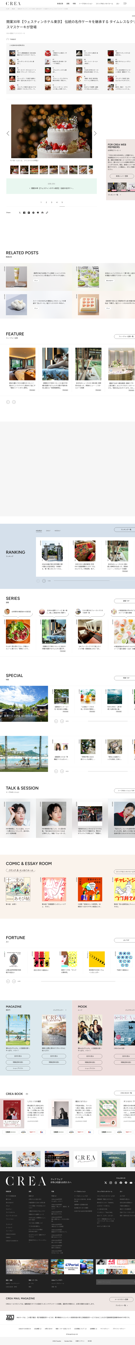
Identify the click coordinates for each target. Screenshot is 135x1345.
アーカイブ (9, 1227)
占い (117, 4)
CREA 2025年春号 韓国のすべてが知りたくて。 (59, 1231)
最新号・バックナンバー (13, 1283)
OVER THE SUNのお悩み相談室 (83, 1211)
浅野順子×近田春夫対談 (81, 1204)
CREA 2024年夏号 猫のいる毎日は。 (56, 1247)
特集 (74, 4)
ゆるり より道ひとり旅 (103, 1226)
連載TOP (31, 1196)
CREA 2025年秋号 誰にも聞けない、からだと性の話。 (60, 1219)
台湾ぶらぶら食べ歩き (35, 1199)
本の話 (90, 1341)
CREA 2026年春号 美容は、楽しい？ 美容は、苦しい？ (60, 1206)
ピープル (31, 1283)
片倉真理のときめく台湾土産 (37, 1202)
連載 (67, 4)
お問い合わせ (48, 1329)
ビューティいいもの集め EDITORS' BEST (36, 1230)
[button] (8, 133)
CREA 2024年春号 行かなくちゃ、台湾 (57, 1252)
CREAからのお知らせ (12, 1241)
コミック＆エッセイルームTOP (106, 1196)
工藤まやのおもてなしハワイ (37, 1211)
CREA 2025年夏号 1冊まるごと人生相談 (57, 1225)
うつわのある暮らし (34, 1226)
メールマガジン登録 (121, 1299)
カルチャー (9, 1209)
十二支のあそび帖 (102, 1209)
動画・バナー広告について (63, 1329)
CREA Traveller (57, 1341)
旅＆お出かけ (10, 1202)
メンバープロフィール (57, 1283)
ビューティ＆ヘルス (11, 1215)
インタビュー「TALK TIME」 (105, 1212)
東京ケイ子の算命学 (125, 1209)
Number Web (68, 1341)
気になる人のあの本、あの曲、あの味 (83, 1200)
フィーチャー (10, 1231)
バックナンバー (58, 1010)
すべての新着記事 (11, 1196)
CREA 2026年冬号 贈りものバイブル (56, 1213)
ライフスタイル (10, 1212)
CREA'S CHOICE (11, 1234)
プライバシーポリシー (119, 1329)
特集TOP (53, 1196)
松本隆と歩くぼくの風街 (81, 1208)
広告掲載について (79, 1329)
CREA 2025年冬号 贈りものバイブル (56, 1236)
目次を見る (18, 1056)
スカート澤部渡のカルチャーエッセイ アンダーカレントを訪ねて (106, 1221)
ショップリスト (18, 1068)
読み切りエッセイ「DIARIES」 (105, 1202)
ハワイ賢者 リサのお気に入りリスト (37, 1207)
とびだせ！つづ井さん (103, 1206)
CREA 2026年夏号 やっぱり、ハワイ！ (57, 1200)
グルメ (8, 1206)
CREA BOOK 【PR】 (12, 1287)
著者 (30, 1287)
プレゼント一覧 (113, 195)
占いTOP (122, 1196)
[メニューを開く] (125, 3)
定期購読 (92, 1329)
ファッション (10, 1219)
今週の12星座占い (125, 1206)
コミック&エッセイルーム (104, 4)
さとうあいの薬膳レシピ (36, 1223)
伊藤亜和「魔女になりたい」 (105, 1199)
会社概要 (36, 1329)
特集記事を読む (18, 1062)
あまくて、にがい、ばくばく (105, 1215)
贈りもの (8, 1199)
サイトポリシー (105, 1329)
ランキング (9, 1224)
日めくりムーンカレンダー (127, 1212)
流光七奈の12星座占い (126, 1202)
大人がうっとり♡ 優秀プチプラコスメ (37, 1236)
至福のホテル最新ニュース (36, 1214)
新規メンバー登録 (122, 176)
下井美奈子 (13, 39)
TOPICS (8, 1237)
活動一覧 (54, 1287)
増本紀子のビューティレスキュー (37, 1241)
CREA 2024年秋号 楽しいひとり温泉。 (57, 1241)
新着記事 (60, 4)
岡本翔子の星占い (125, 1199)
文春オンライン (80, 1341)
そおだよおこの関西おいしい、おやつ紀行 (37, 1219)
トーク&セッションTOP (81, 1196)
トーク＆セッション (85, 4)
